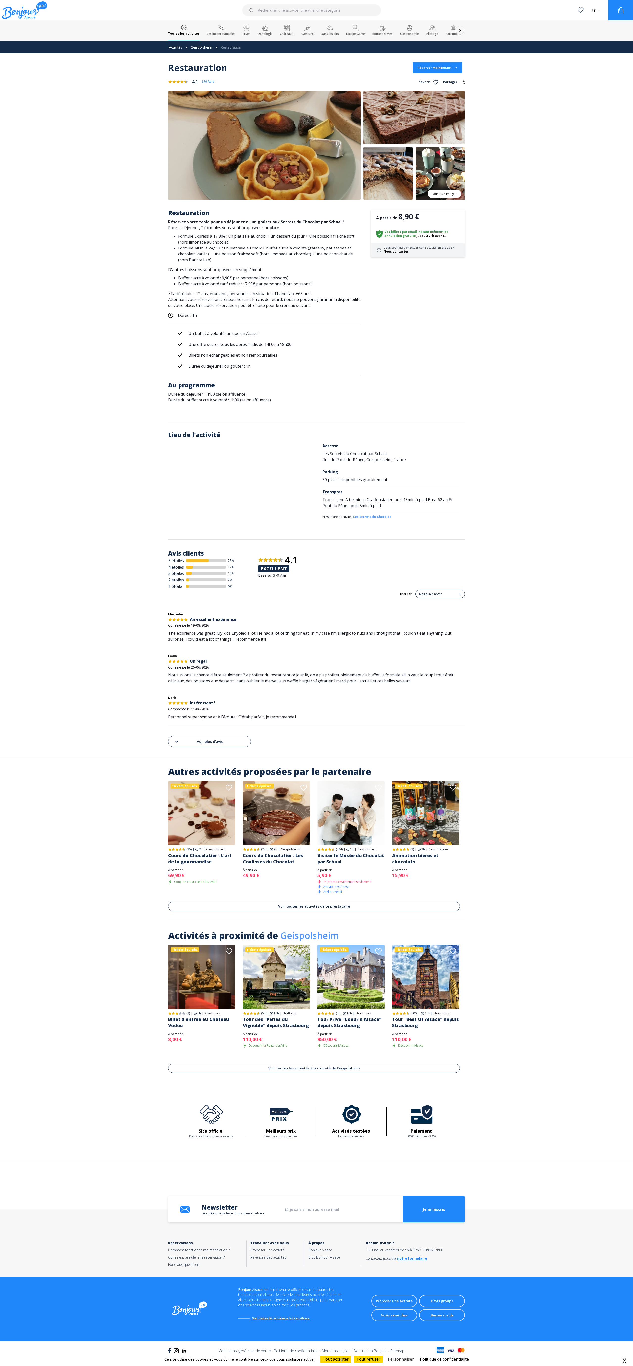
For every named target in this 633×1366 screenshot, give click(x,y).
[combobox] (311, 10)
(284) (339, 849)
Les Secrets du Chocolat (372, 517)
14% (231, 573)
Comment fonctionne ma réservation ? (199, 1250)
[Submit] (252, 10)
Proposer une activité (267, 1250)
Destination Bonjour (370, 1350)
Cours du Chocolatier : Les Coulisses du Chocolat (273, 858)
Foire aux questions (184, 1264)
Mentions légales (336, 1350)
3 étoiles (176, 573)
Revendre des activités (268, 1257)
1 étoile (175, 586)
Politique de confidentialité (296, 1350)
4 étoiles (176, 567)
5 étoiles (176, 560)
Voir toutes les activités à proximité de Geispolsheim (314, 1068)
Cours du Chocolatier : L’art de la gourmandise (200, 858)
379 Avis (208, 82)
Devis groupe (442, 1301)
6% (230, 586)
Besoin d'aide (442, 1315)
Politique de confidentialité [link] (444, 1359)
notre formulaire (412, 1258)
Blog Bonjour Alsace (324, 1257)
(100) (413, 1013)
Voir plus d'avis (210, 741)
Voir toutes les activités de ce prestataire (314, 906)
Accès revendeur (394, 1315)
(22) (263, 849)
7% (230, 580)
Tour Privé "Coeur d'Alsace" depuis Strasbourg (349, 1022)
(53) (263, 1013)
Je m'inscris (434, 1209)
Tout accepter (336, 1359)
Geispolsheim (201, 47)
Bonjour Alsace (320, 1250)
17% (231, 567)
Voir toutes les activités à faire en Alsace (280, 1318)
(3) (337, 1013)
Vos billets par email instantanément (414, 232)
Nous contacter (396, 251)
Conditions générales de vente (245, 1350)
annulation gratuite (400, 236)
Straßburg (289, 1013)
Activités (175, 47)
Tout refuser (368, 1359)
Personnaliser (401, 1359)
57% (231, 560)
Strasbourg (212, 1013)
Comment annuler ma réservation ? (196, 1257)
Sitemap (397, 1350)
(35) (189, 849)
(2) (412, 849)
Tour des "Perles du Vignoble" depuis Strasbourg (276, 1022)
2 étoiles (176, 580)
